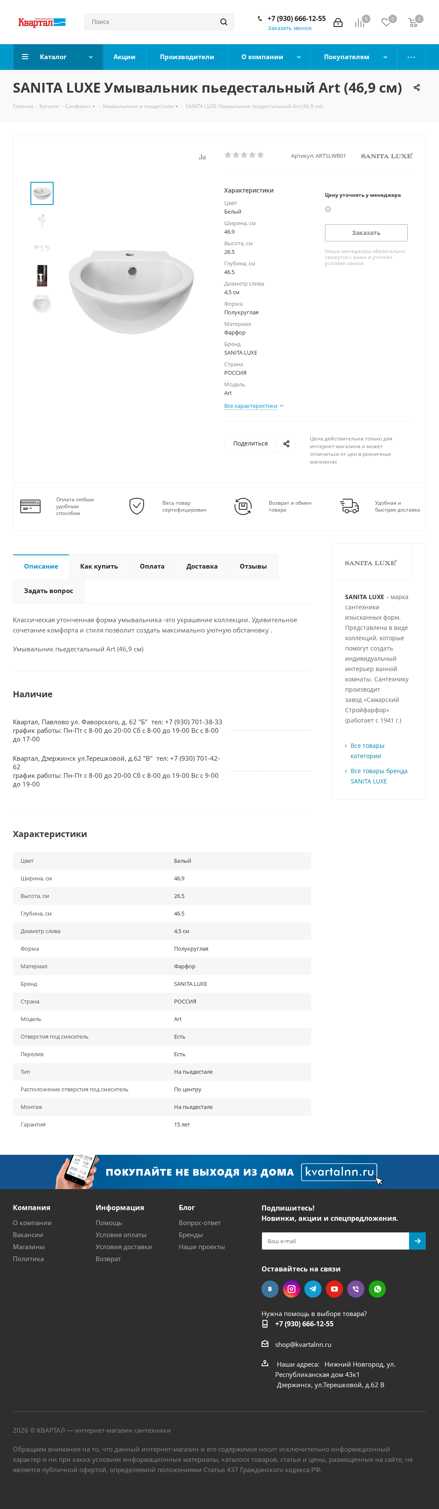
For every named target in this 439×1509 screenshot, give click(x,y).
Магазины (29, 1246)
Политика (28, 1258)
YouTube (334, 1289)
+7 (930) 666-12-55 (297, 18)
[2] (236, 155)
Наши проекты (202, 1246)
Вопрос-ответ (200, 1222)
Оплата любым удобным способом (75, 506)
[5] (261, 155)
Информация (120, 1207)
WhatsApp (377, 1289)
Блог (187, 1207)
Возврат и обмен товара (290, 506)
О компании (32, 1222)
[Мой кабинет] (338, 22)
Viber (355, 1289)
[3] (245, 155)
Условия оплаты (121, 1234)
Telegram (313, 1289)
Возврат (108, 1258)
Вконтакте (270, 1289)
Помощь (109, 1222)
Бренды (191, 1234)
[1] (228, 155)
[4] (253, 155)
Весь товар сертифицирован (184, 506)
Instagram (291, 1289)
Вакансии (28, 1234)
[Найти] (223, 21)
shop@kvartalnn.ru (303, 1344)
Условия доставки (124, 1246)
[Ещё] (411, 57)
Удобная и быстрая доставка (397, 506)
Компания (31, 1207)
